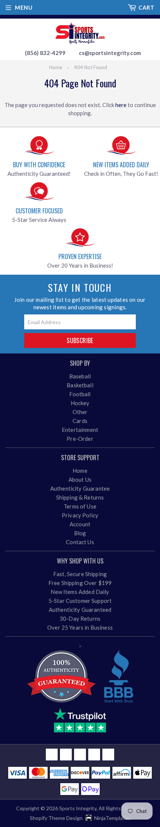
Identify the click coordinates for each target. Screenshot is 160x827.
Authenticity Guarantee (80, 488)
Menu (23, 7)
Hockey (80, 403)
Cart (146, 7)
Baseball (80, 376)
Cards (80, 420)
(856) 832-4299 (45, 52)
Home (55, 67)
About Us (80, 479)
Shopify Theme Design (56, 818)
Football (79, 394)
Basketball (80, 385)
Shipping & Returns (80, 497)
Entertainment (80, 429)
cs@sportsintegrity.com (110, 52)
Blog (80, 533)
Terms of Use (80, 506)
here (121, 104)
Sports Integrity (77, 808)
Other (80, 411)
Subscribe (80, 340)
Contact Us (80, 542)
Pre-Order (80, 438)
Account (80, 524)
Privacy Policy (80, 515)
